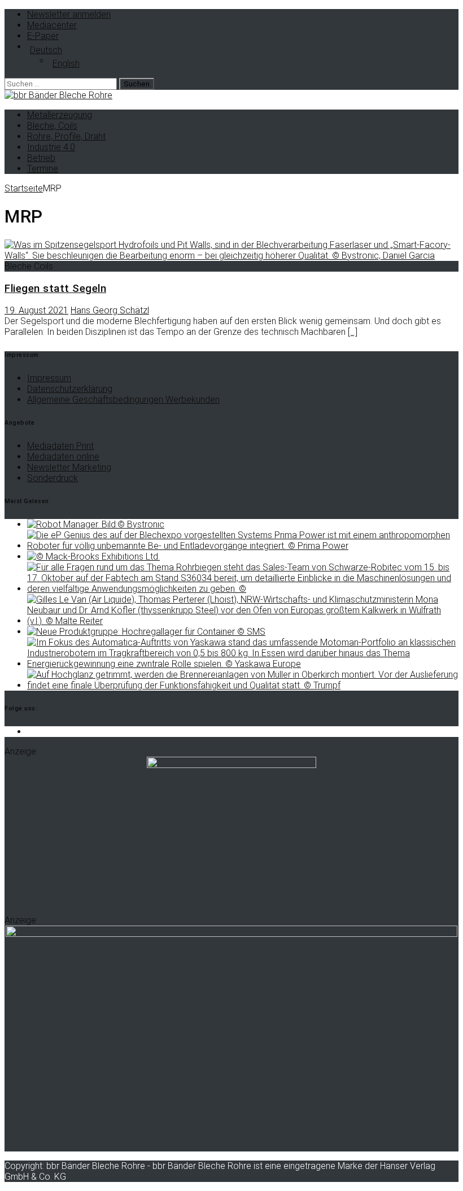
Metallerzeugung (59, 115)
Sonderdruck (52, 478)
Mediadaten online (63, 456)
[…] (352, 331)
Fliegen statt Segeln (55, 288)
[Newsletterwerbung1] (231, 765)
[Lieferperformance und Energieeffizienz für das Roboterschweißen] (242, 663)
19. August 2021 (36, 310)
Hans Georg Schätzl (110, 310)
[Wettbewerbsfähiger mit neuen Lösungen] (95, 524)
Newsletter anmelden (69, 14)
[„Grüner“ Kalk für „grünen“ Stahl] (242, 621)
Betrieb (41, 157)
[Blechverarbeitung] (242, 545)
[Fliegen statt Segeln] (231, 255)
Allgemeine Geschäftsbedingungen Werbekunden (123, 399)
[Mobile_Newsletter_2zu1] (231, 933)
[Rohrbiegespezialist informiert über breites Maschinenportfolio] (242, 588)
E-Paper (43, 35)
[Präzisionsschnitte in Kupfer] (242, 685)
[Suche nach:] (62, 83)
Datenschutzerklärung (69, 388)
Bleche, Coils (52, 125)
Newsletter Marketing (69, 467)
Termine (42, 168)
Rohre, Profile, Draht (66, 136)
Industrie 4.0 (51, 147)
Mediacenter (52, 25)
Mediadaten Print (60, 445)
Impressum (49, 378)
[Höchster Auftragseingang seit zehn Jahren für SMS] (146, 631)
